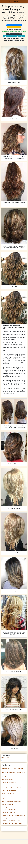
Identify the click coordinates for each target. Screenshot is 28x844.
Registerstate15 (13, 1)
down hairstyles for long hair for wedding (14, 40)
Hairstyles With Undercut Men (9, 812)
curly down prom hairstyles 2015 (14, 33)
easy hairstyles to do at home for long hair (14, 38)
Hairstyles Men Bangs (7, 796)
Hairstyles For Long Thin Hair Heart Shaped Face (13, 815)
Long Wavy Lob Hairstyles (8, 779)
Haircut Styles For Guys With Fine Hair (11, 817)
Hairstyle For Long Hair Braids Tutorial (11, 820)
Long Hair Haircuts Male (7, 804)
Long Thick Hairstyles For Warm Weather (11, 801)
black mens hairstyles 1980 (14, 29)
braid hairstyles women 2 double (14, 24)
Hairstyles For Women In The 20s (10, 785)
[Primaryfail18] (5, 757)
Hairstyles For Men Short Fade (9, 782)
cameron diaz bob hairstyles (14, 27)
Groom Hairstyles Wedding (8, 776)
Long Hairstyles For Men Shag (9, 809)
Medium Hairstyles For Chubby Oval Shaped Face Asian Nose (14, 769)
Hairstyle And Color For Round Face (10, 790)
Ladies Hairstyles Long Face (8, 798)
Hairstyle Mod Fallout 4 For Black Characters (12, 823)
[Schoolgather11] (5, 760)
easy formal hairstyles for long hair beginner (14, 36)
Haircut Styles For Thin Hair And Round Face (12, 807)
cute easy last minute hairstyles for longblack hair (14, 31)
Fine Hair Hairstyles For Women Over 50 (11, 787)
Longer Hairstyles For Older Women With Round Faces (13, 773)
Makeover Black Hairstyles (8, 793)
